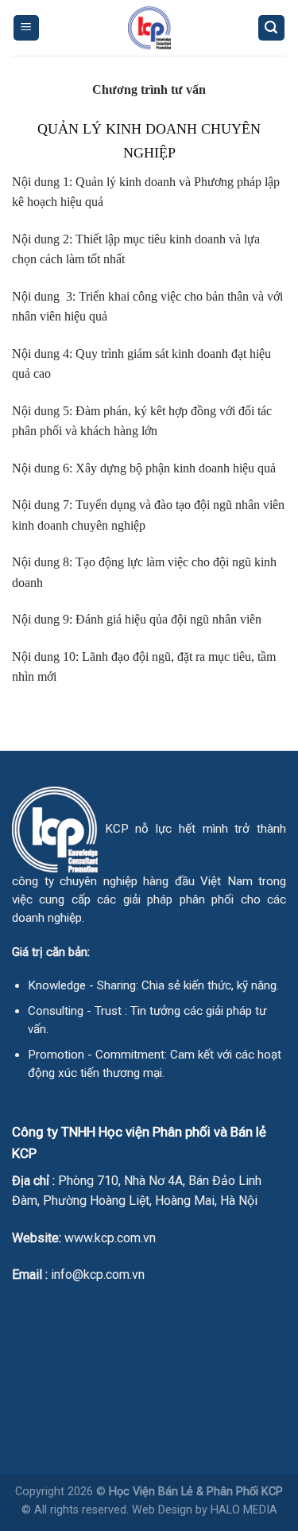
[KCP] (149, 28)
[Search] (271, 28)
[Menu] (27, 28)
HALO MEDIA (244, 1510)
